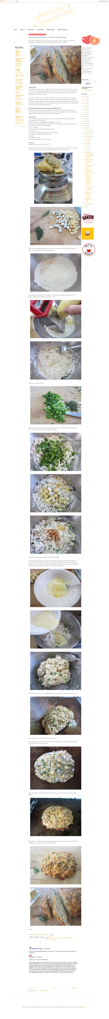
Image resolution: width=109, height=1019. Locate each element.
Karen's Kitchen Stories (17, 52)
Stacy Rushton (37, 934)
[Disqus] (53, 966)
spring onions (54, 939)
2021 (84, 107)
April (86, 148)
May (86, 145)
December (88, 130)
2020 (84, 110)
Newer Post (32, 988)
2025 (84, 98)
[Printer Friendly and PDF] (37, 937)
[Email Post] (51, 934)
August (87, 139)
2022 (84, 105)
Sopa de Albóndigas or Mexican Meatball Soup (88, 171)
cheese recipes (52, 937)
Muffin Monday (51, 29)
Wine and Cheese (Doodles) (18, 110)
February (87, 152)
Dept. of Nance (19, 75)
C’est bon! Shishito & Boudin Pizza (18, 98)
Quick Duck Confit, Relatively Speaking (87, 177)
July (86, 141)
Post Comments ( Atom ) (42, 990)
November (88, 132)
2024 (84, 101)
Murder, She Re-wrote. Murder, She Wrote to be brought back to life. (19, 121)
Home (15, 29)
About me (22, 29)
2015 (84, 121)
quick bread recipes (68, 937)
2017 (84, 116)
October (87, 134)
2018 (84, 114)
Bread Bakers (31, 29)
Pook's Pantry (19, 79)
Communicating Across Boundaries (19, 60)
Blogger (84, 1007)
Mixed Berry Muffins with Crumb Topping (19, 82)
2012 (84, 128)
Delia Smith (60, 937)
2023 (84, 103)
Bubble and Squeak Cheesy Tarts (89, 200)
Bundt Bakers (40, 29)
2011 (84, 206)
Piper (16, 77)
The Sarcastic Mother (19, 117)
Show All (23, 126)
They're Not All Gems (18, 102)
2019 (84, 112)
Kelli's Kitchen (19, 95)
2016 (84, 119)
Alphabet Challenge (62, 29)
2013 (84, 125)
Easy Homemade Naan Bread (89, 166)
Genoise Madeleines (18, 55)
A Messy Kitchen (17, 69)
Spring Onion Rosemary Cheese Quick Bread (88, 183)
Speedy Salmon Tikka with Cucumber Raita (88, 161)
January (87, 204)
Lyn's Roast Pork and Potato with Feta (88, 189)
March (87, 150)
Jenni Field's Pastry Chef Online (18, 87)
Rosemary (47, 939)
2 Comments (49, 936)
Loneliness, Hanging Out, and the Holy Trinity (18, 64)
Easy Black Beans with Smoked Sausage (89, 156)
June (86, 143)
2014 (84, 123)
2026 (84, 96)
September (88, 136)
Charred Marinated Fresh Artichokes (88, 194)
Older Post (75, 988)
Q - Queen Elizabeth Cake (19, 72)
